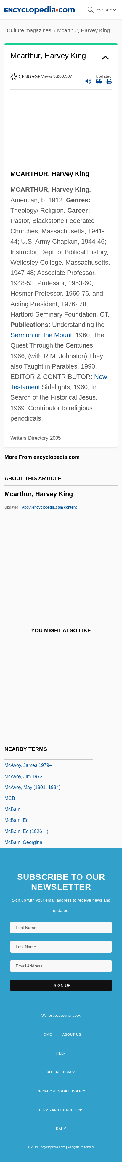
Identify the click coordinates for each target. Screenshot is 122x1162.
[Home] (39, 9)
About (49, 507)
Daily (61, 1128)
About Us (71, 1034)
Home (46, 1034)
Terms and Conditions (61, 1110)
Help (60, 1053)
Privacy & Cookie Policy (61, 1091)
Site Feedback (61, 1072)
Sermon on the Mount (41, 335)
